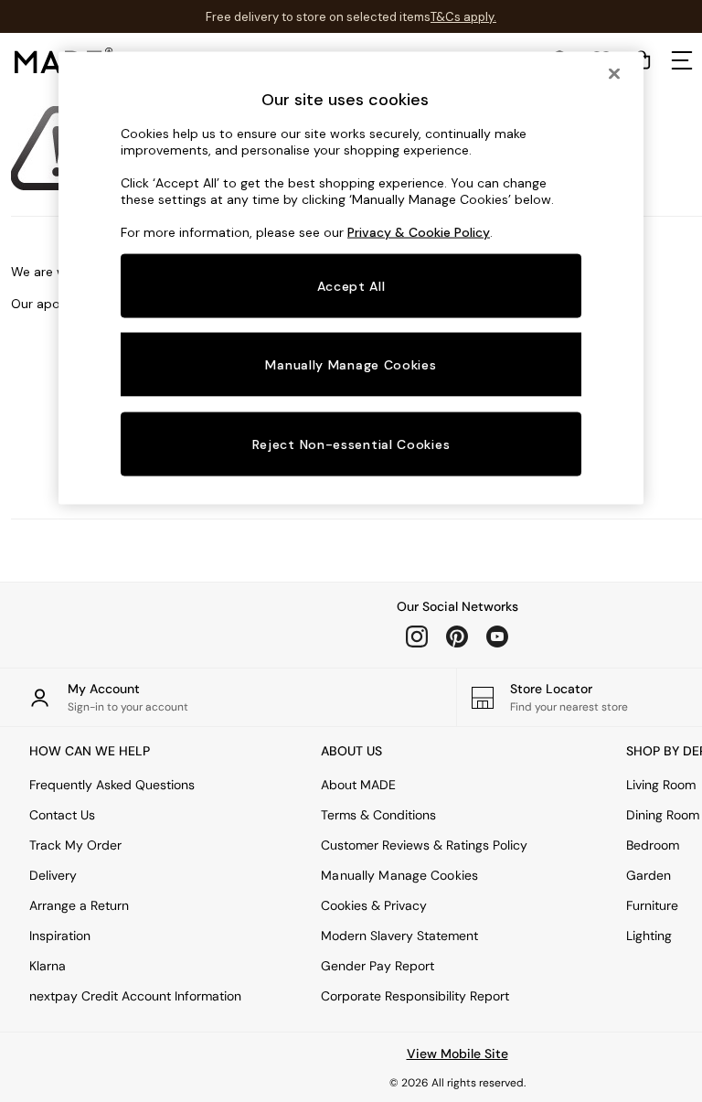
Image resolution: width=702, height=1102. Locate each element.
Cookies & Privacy (374, 905)
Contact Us (62, 815)
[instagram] (417, 636)
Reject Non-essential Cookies (351, 444)
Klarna (47, 966)
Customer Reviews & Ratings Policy (424, 845)
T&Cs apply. (463, 17)
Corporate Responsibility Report (415, 996)
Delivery (53, 875)
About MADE (358, 784)
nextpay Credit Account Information (135, 996)
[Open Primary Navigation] (682, 60)
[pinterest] (457, 636)
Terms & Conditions (378, 815)
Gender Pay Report (377, 966)
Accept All (351, 285)
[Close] (614, 73)
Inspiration (59, 935)
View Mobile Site (457, 1053)
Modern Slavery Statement (399, 935)
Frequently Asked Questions (112, 784)
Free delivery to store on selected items (318, 17)
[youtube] (497, 636)
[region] (351, 278)
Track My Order (75, 845)
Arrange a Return (79, 905)
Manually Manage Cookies (399, 875)
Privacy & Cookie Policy (418, 231)
